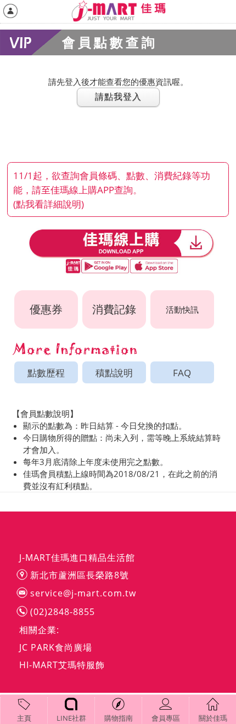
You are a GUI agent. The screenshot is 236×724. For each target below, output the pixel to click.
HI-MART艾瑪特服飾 (62, 665)
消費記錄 (114, 309)
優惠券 (46, 309)
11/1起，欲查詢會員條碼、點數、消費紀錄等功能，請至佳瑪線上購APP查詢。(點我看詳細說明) (111, 189)
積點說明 (114, 372)
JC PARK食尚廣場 (55, 647)
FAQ (182, 372)
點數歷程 (46, 372)
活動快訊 (182, 309)
